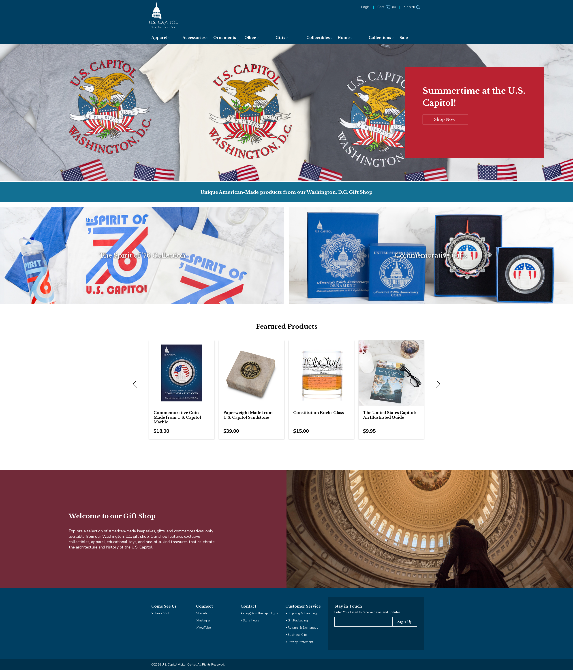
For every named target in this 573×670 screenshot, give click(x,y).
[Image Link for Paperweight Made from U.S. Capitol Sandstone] (251, 373)
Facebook (205, 613)
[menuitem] (162, 37)
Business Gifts (298, 635)
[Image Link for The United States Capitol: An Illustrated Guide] (391, 373)
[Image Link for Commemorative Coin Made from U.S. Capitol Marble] (181, 373)
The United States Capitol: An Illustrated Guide (389, 415)
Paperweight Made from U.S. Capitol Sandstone (248, 415)
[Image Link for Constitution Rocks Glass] (321, 373)
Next (437, 384)
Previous (135, 384)
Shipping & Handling (302, 613)
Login (365, 6)
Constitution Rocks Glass (318, 412)
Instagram (205, 620)
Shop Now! (445, 119)
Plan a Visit (161, 613)
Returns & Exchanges (303, 627)
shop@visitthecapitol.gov (260, 613)
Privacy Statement (301, 642)
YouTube (204, 627)
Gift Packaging (298, 620)
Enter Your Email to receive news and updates (367, 612)
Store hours (251, 620)
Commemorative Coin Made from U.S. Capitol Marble (177, 417)
